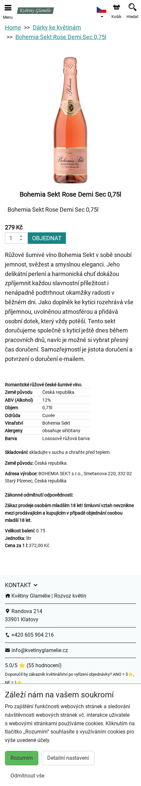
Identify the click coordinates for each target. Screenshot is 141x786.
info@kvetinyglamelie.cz (39, 650)
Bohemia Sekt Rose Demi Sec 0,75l (60, 36)
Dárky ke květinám (57, 27)
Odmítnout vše (27, 776)
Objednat (47, 238)
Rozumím (21, 758)
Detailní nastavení (68, 758)
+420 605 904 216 (32, 635)
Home (13, 27)
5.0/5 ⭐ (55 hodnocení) (33, 665)
